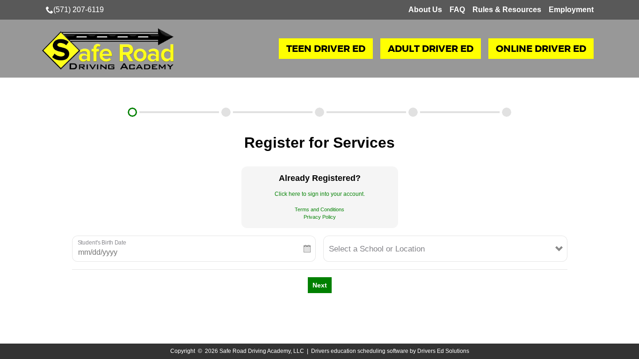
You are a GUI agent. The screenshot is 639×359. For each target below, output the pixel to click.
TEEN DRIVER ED (325, 49)
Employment (571, 10)
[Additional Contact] (319, 112)
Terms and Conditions (319, 209)
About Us (425, 10)
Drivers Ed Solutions (443, 351)
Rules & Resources (506, 10)
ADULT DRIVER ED (430, 49)
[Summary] (506, 112)
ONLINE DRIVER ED (541, 49)
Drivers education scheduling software (359, 351)
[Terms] (413, 112)
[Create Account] (226, 112)
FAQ (457, 10)
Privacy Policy (320, 217)
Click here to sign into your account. (320, 194)
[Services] (132, 112)
